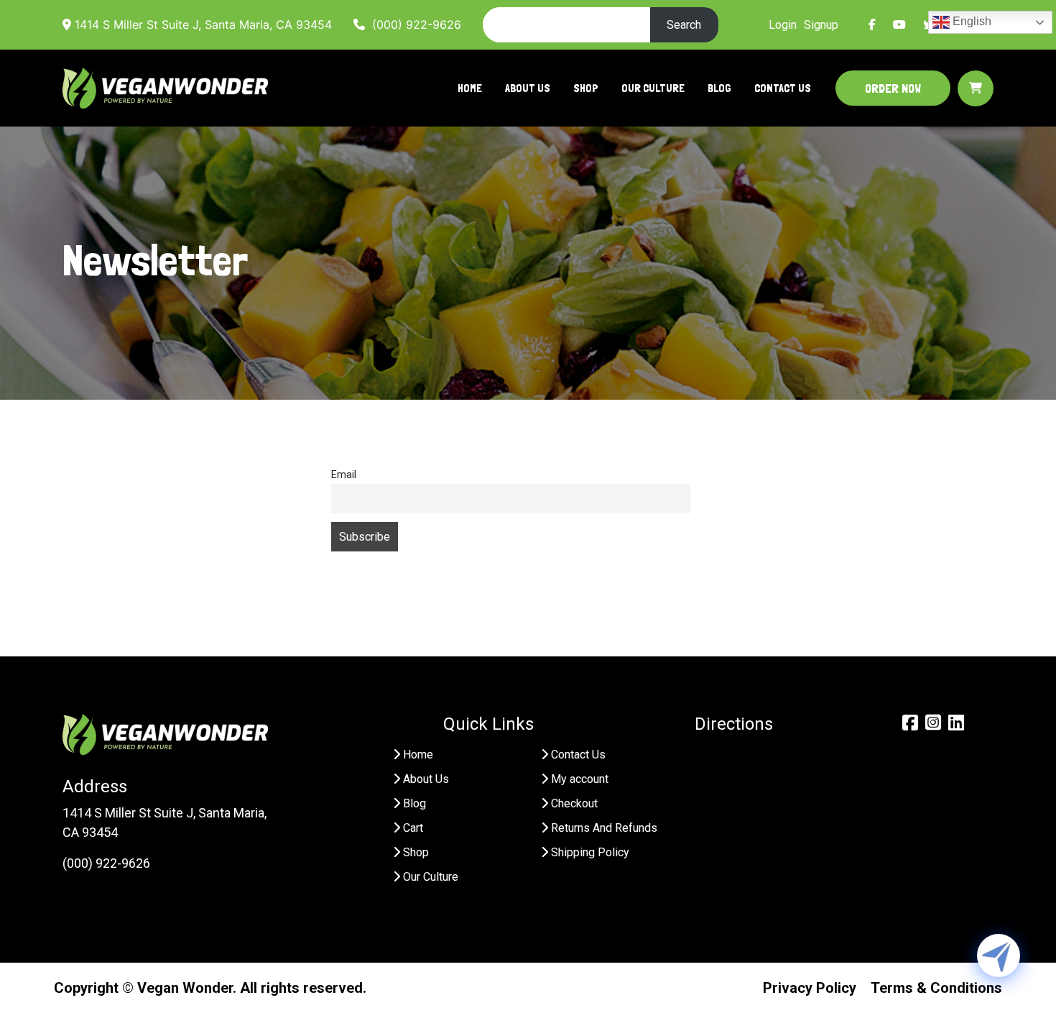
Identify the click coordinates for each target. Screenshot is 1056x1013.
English (970, 21)
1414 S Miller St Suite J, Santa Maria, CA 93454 (201, 24)
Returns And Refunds (604, 828)
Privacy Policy (809, 987)
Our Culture (653, 88)
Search (684, 25)
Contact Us (782, 88)
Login (783, 25)
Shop (585, 88)
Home (470, 88)
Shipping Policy (590, 852)
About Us (527, 88)
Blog (719, 88)
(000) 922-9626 (413, 24)
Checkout (574, 803)
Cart (413, 828)
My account (579, 779)
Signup (821, 25)
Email (343, 475)
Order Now (893, 88)
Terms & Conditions (936, 987)
